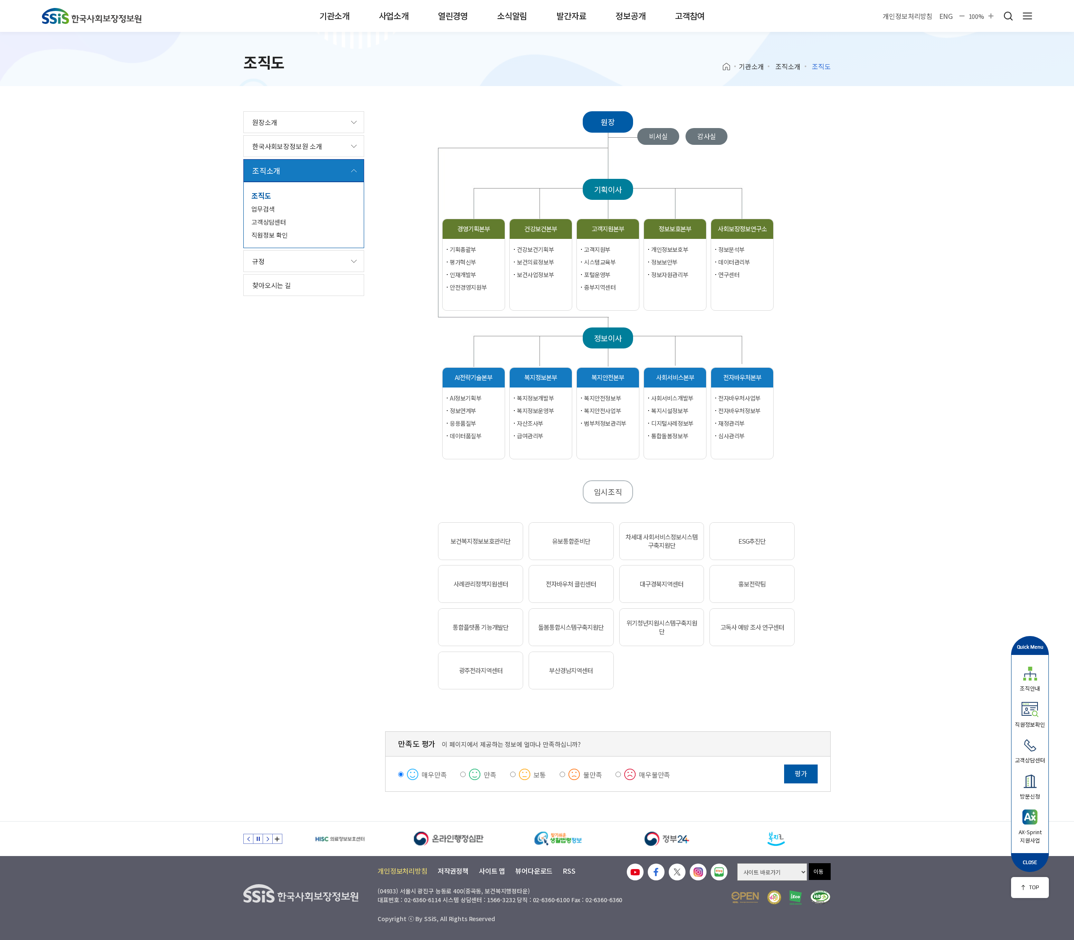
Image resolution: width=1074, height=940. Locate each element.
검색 (1008, 16)
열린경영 (453, 16)
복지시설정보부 (669, 410)
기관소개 (334, 16)
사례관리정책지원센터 (481, 584)
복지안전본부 (608, 377)
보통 (540, 775)
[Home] (729, 67)
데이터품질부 (465, 436)
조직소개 (787, 66)
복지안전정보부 (602, 398)
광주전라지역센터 (481, 670)
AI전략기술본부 (474, 377)
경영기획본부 (473, 228)
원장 (608, 121)
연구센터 (728, 274)
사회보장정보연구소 (742, 228)
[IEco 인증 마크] (796, 897)
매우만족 (434, 775)
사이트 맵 (492, 871)
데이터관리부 (734, 262)
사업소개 (394, 16)
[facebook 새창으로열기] (656, 872)
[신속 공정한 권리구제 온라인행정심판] (448, 839)
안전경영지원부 (468, 287)
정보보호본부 (675, 228)
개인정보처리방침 (908, 16)
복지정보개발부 (535, 398)
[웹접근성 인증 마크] (820, 897)
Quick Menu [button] (1030, 646)
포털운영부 (597, 274)
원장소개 (264, 122)
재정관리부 (731, 423)
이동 (818, 871)
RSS (569, 871)
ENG (946, 16)
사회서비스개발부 (672, 398)
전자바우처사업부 (739, 398)
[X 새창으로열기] (677, 872)
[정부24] (667, 839)
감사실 (706, 136)
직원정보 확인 (269, 234)
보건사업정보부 (535, 274)
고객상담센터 (268, 221)
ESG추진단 (752, 541)
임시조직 (608, 491)
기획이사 (608, 189)
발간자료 (571, 16)
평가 (801, 773)
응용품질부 (463, 423)
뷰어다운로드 (534, 871)
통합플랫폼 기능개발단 (480, 627)
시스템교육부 (599, 262)
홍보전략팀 (752, 584)
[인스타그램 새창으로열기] (698, 872)
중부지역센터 (599, 287)
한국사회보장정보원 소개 (287, 146)
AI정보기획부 (465, 398)
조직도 (261, 195)
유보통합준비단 (571, 541)
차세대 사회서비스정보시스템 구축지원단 (662, 541)
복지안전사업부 (602, 410)
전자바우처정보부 (739, 410)
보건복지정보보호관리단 (481, 541)
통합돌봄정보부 (669, 436)
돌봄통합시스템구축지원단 (571, 627)
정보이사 (608, 338)
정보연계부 (463, 410)
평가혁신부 (463, 262)
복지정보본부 (540, 377)
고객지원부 (597, 249)
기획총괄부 (463, 249)
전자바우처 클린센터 (571, 584)
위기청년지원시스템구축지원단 (661, 627)
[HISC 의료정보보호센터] (339, 839)
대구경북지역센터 (661, 584)
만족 (490, 775)
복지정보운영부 (535, 410)
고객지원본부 (608, 228)
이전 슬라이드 (248, 839)
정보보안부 (664, 262)
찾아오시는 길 (271, 285)
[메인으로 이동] (91, 16)
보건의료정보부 (535, 262)
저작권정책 (453, 871)
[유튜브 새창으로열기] (635, 872)
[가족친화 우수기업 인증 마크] (774, 897)
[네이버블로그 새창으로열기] (719, 872)
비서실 (658, 136)
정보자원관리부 (669, 274)
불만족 (592, 775)
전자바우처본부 (742, 377)
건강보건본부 (540, 228)
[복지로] (776, 839)
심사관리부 (731, 436)
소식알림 (512, 16)
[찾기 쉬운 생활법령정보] (558, 839)
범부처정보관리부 (605, 423)
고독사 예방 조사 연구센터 (752, 627)
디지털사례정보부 (672, 423)
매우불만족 (654, 775)
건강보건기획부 (535, 249)
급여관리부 (530, 436)
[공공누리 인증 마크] (745, 897)
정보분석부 (731, 249)
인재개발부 (463, 274)
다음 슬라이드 (268, 839)
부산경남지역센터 (571, 670)
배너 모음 (277, 839)
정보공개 (630, 16)
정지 (258, 839)
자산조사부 (530, 423)
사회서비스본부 (675, 377)
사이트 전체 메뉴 (1027, 16)
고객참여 (690, 16)
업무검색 (262, 208)
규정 (258, 261)
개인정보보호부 (669, 249)
